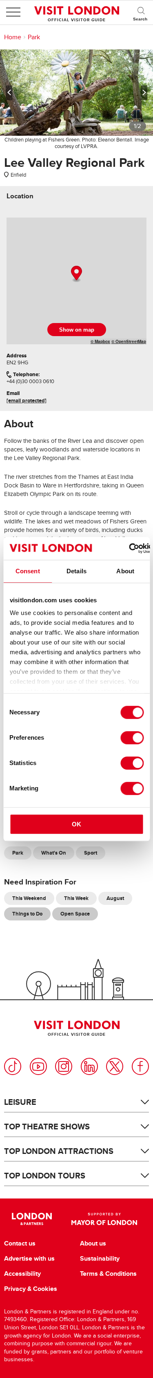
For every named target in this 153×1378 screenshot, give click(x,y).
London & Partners (32, 1219)
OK (76, 824)
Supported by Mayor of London (104, 1219)
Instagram (63, 1066)
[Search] (141, 12)
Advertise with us (29, 1258)
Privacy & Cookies (30, 1289)
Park (34, 37)
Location (20, 196)
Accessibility (22, 1273)
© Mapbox (100, 341)
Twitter (114, 1066)
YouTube (38, 1066)
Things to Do (27, 914)
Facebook (140, 1066)
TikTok (12, 1066)
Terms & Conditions (108, 1273)
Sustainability (100, 1258)
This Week (76, 898)
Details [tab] (76, 571)
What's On (53, 853)
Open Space (75, 914)
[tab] (20, 196)
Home (12, 37)
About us (93, 1243)
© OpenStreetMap (128, 341)
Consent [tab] (28, 571)
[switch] (132, 737)
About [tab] (125, 571)
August (115, 898)
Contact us (19, 1243)
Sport (90, 853)
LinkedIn (89, 1066)
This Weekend (29, 898)
